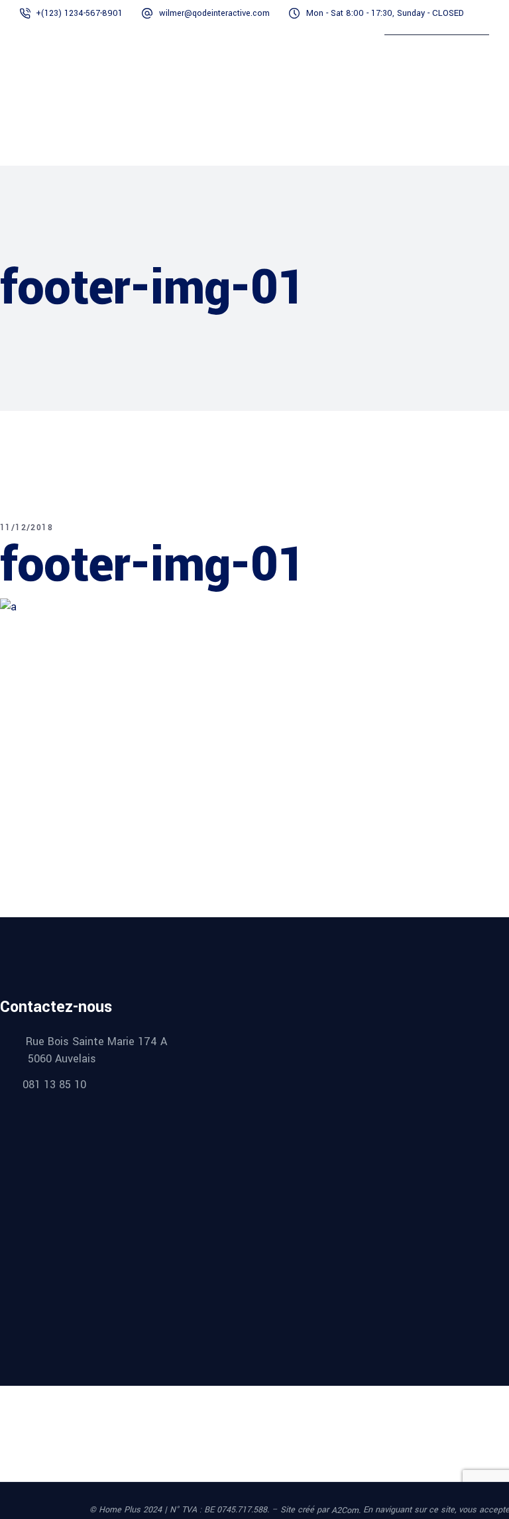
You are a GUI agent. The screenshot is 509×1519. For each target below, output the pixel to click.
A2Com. (346, 1510)
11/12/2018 (26, 528)
